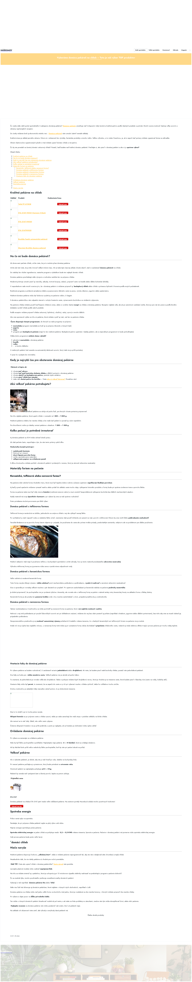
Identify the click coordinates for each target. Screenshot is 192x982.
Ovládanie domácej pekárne (23, 180)
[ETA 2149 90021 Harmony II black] (14, 215)
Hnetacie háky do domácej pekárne (29, 176)
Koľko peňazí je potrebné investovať (26, 164)
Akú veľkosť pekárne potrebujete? (25, 162)
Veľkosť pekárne (19, 182)
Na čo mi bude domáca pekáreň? (25, 158)
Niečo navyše (18, 188)
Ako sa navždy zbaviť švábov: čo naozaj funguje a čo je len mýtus (17, 958)
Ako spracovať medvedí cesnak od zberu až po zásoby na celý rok (17, 960)
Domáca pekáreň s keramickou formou (30, 172)
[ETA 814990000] (14, 250)
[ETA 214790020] (14, 233)
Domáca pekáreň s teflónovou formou (30, 170)
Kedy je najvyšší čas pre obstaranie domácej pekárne (32, 160)
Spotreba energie (19, 184)
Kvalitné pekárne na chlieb (22, 156)
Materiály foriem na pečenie (23, 166)
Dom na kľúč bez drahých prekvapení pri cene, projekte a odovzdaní (18, 964)
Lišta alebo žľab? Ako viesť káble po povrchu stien (13, 962)
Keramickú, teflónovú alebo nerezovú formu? (32, 168)
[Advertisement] (96, 76)
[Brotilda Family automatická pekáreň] (14, 242)
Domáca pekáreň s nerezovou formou (30, 174)
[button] (189, 50)
